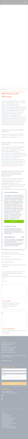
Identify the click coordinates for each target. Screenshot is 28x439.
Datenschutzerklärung (17, 205)
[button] (14, 221)
